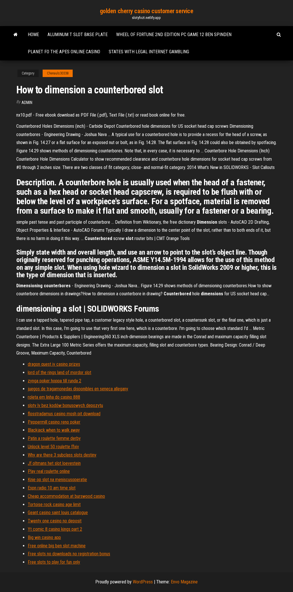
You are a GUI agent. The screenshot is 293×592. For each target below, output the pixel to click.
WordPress (143, 582)
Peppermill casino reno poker (54, 422)
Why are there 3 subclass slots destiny (62, 455)
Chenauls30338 (57, 73)
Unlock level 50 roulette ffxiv (53, 446)
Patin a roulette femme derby (54, 438)
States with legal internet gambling (149, 51)
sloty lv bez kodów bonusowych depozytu (65, 405)
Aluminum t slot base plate (77, 34)
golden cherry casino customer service (146, 11)
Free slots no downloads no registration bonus (69, 553)
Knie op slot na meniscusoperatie (57, 479)
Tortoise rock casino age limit (54, 504)
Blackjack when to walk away (54, 430)
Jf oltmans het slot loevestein (54, 463)
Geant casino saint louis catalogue (58, 512)
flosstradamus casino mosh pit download (64, 413)
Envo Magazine (184, 582)
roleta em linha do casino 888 (54, 397)
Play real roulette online (49, 471)
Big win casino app (44, 537)
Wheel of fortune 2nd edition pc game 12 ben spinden (173, 34)
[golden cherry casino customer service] (15, 34)
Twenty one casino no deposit (55, 521)
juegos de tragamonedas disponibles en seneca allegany (78, 389)
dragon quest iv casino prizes (54, 364)
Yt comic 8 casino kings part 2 (55, 529)
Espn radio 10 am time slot (52, 488)
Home (33, 34)
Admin (26, 102)
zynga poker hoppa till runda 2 (54, 380)
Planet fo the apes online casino (64, 51)
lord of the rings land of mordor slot (59, 372)
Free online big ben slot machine (57, 545)
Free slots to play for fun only (54, 562)
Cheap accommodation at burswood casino (66, 496)
